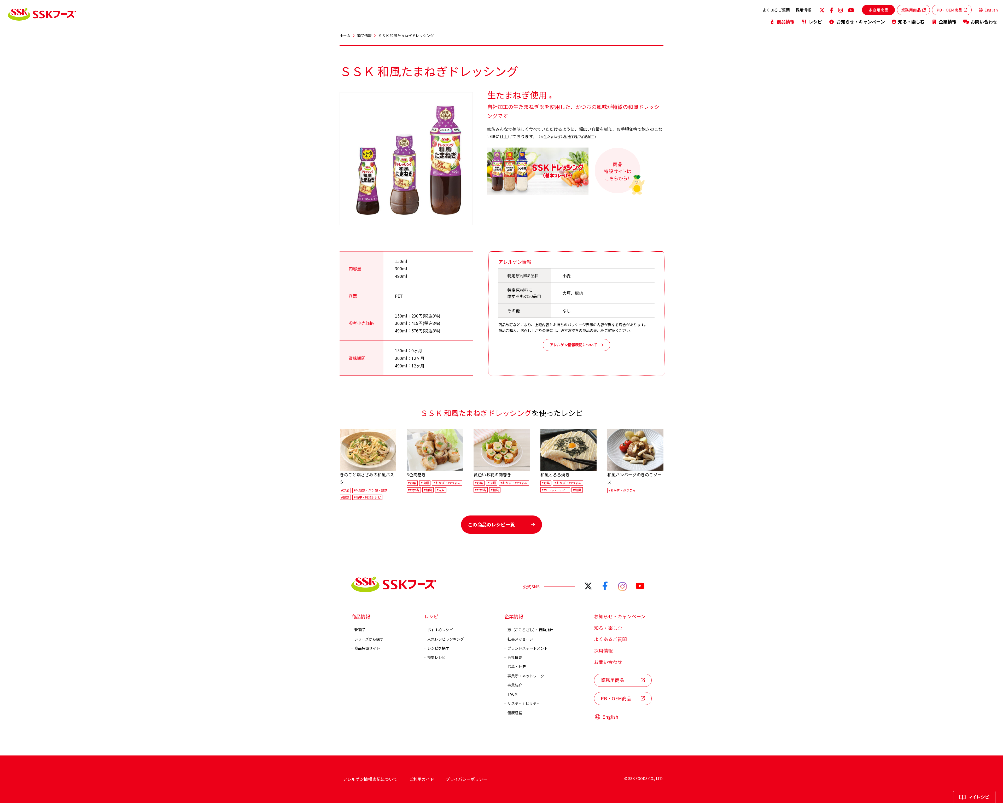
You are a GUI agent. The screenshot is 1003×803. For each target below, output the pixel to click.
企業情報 (948, 21)
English (991, 10)
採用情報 (803, 10)
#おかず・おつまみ (447, 483)
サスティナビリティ (524, 703)
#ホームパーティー (555, 490)
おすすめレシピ (440, 629)
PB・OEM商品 (949, 10)
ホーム (345, 35)
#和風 (428, 490)
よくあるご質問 (776, 10)
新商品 (359, 629)
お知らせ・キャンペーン (860, 21)
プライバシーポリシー (466, 779)
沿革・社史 (517, 666)
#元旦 (441, 490)
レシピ (815, 21)
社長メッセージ (520, 639)
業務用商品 (911, 10)
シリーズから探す (368, 639)
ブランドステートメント (528, 648)
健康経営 (515, 712)
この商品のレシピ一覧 (491, 524)
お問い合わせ (984, 21)
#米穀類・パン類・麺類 (370, 490)
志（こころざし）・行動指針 (530, 629)
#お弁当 (413, 490)
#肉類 (425, 483)
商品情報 (786, 21)
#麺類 (345, 497)
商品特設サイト (367, 648)
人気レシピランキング (445, 639)
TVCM (512, 694)
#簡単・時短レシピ (367, 497)
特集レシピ (436, 657)
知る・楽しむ (911, 21)
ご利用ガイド (421, 779)
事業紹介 (515, 685)
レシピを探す (438, 648)
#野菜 (345, 490)
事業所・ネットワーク (526, 675)
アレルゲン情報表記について (573, 344)
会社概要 (515, 657)
